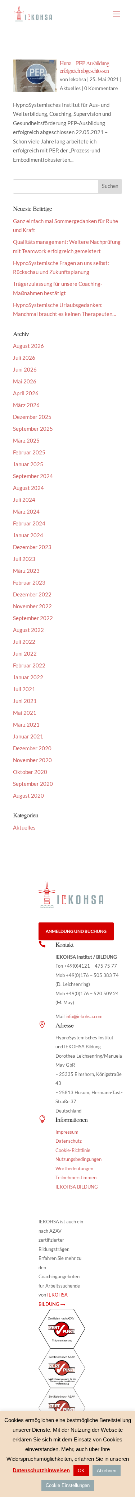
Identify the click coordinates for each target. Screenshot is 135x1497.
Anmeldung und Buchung (76, 931)
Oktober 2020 (30, 772)
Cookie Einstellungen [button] (68, 1485)
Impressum (66, 1132)
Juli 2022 (24, 641)
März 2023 (26, 570)
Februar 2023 (29, 582)
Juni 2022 (25, 653)
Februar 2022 (29, 665)
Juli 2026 (24, 357)
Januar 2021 (28, 736)
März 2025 (26, 440)
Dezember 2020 (32, 748)
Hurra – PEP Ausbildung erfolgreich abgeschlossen (84, 66)
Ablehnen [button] (106, 1470)
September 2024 (33, 476)
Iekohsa (77, 79)
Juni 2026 (25, 369)
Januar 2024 (28, 535)
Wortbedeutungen (74, 1168)
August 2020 (28, 795)
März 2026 (26, 405)
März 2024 (26, 511)
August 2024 (28, 488)
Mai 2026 (24, 381)
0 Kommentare (101, 88)
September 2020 (33, 783)
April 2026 (26, 393)
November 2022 (32, 606)
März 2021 (26, 724)
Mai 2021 (24, 712)
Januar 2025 (28, 464)
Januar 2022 (28, 677)
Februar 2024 (29, 523)
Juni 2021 (25, 701)
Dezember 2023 (32, 547)
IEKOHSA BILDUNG (76, 1187)
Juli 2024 (24, 499)
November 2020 (32, 760)
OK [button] (81, 1470)
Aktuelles (70, 88)
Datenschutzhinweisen (41, 1470)
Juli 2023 (24, 559)
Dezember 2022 (32, 594)
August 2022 (28, 630)
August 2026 (28, 346)
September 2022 (33, 618)
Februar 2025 (29, 452)
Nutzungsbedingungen (78, 1159)
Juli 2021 (24, 689)
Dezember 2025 (32, 417)
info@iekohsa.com (84, 1016)
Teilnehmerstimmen (75, 1177)
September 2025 (33, 428)
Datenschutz (68, 1141)
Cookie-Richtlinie (72, 1150)
